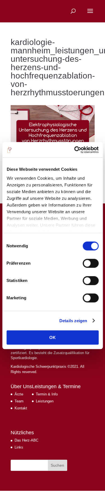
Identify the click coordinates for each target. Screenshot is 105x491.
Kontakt (21, 408)
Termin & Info (47, 394)
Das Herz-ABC (26, 440)
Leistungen (44, 401)
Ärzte (19, 394)
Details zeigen (73, 320)
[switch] (91, 263)
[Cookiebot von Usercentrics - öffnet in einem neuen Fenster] (75, 149)
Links (19, 447)
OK (52, 337)
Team (19, 401)
